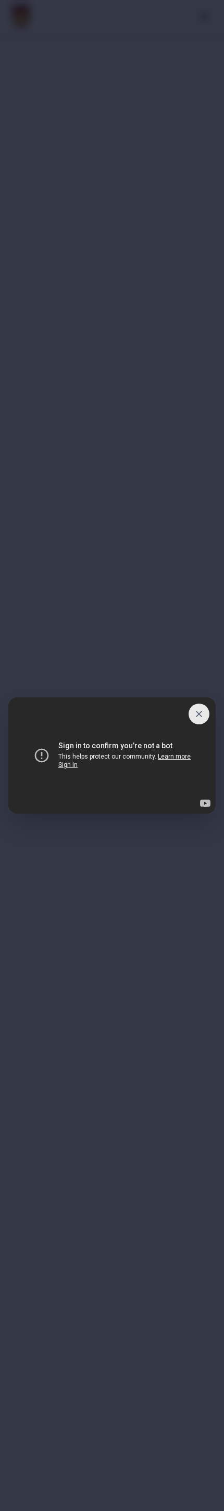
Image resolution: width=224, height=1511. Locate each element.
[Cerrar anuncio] (199, 714)
